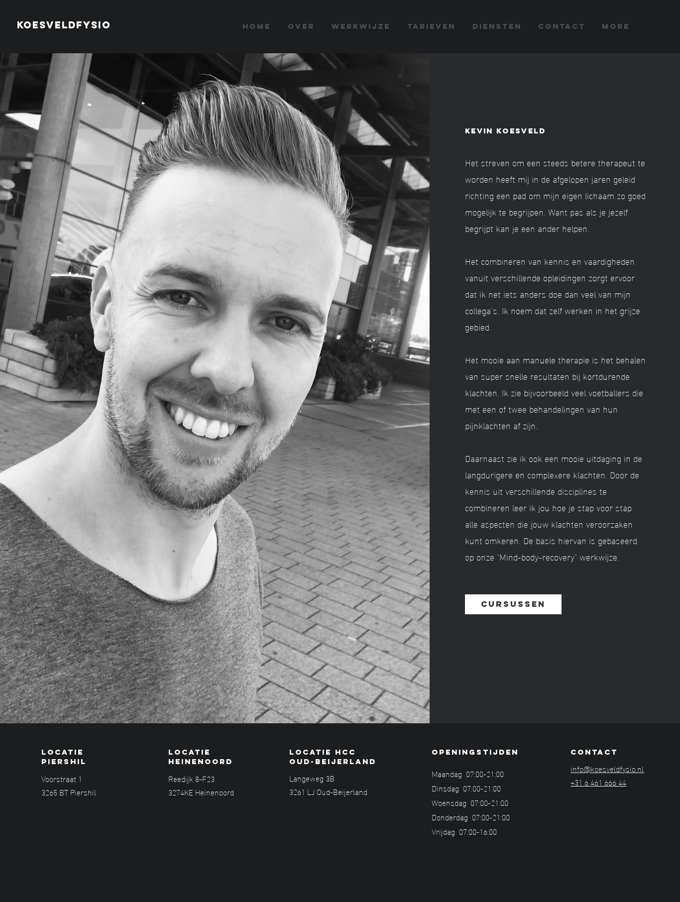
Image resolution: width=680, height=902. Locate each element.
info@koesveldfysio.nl (607, 768)
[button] (497, 26)
